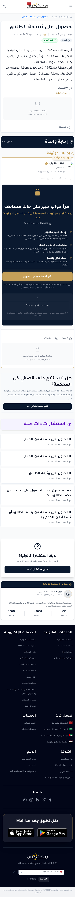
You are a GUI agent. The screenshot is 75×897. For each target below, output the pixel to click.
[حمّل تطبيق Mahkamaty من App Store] (21, 832)
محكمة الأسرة (29, 671)
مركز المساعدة (29, 759)
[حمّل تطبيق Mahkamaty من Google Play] (52, 832)
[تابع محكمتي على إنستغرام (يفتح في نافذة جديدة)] (31, 801)
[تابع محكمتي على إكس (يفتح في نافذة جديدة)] (44, 801)
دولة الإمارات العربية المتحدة (56, 735)
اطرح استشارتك (39, 569)
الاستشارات (67, 652)
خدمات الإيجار (30, 706)
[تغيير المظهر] (14, 872)
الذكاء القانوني (66, 772)
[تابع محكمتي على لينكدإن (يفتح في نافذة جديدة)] (37, 801)
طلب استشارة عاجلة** (37, 306)
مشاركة (62, 127)
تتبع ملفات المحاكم (27, 646)
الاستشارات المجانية (63, 658)
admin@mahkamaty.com (23, 772)
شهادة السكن (29, 700)
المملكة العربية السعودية (58, 729)
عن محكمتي (67, 759)
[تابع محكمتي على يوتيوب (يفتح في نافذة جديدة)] (25, 801)
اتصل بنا (32, 765)
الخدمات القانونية (65, 640)
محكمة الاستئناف (28, 665)
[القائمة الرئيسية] (70, 6)
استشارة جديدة (65, 646)
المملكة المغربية (62, 723)
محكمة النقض (29, 683)
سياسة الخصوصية (26, 890)
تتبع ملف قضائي (39, 406)
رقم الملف (31, 677)
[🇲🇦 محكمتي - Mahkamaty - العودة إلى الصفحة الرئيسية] (37, 5)
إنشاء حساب (30, 723)
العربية (44, 879)
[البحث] (4, 6)
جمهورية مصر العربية (59, 742)
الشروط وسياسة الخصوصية (59, 778)
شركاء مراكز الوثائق (64, 765)
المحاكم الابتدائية (28, 658)
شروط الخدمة (11, 890)
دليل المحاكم (30, 652)
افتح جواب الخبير (35, 276)
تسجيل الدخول (29, 729)
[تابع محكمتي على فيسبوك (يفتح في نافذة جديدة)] (50, 801)
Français (31, 879)
